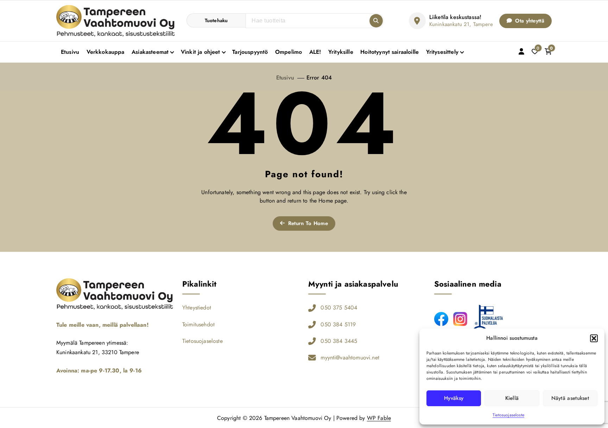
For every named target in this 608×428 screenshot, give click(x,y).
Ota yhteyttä (528, 21)
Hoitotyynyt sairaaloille (389, 52)
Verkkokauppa (106, 52)
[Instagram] (460, 319)
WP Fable (379, 418)
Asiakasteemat (150, 52)
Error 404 (319, 78)
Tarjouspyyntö (250, 52)
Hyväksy (453, 398)
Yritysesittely (442, 52)
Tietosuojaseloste (508, 415)
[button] (593, 338)
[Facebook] (441, 319)
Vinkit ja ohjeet (200, 52)
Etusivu (70, 52)
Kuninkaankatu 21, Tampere (461, 24)
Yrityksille (340, 52)
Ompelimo (288, 52)
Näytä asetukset (570, 398)
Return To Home (307, 223)
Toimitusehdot (198, 324)
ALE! (315, 52)
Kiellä (512, 398)
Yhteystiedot (196, 308)
